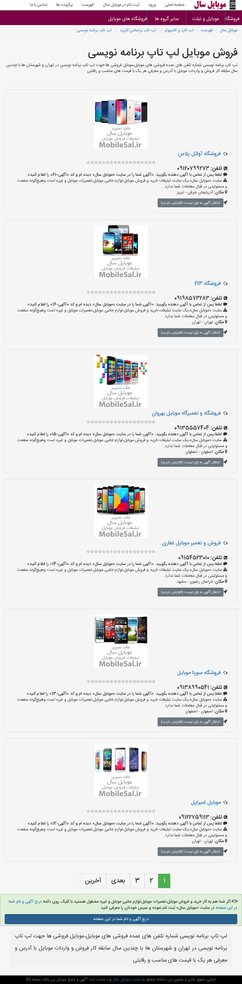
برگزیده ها (64, 5)
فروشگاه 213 (207, 283)
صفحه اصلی (174, 5)
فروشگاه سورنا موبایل (199, 672)
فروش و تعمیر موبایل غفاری (191, 543)
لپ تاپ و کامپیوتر (179, 30)
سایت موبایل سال (126, 979)
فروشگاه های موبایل (128, 19)
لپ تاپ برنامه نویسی (95, 30)
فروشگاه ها (234, 19)
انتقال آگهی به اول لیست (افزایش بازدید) (190, 203)
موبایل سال (229, 30)
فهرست (87, 5)
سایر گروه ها (167, 19)
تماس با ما (38, 5)
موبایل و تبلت (205, 19)
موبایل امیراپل (206, 802)
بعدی (118, 880)
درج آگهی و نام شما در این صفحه (121, 919)
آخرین (93, 880)
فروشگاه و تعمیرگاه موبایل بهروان (186, 413)
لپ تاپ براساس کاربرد (138, 30)
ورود (152, 5)
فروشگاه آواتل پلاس (199, 154)
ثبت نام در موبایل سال (121, 5)
